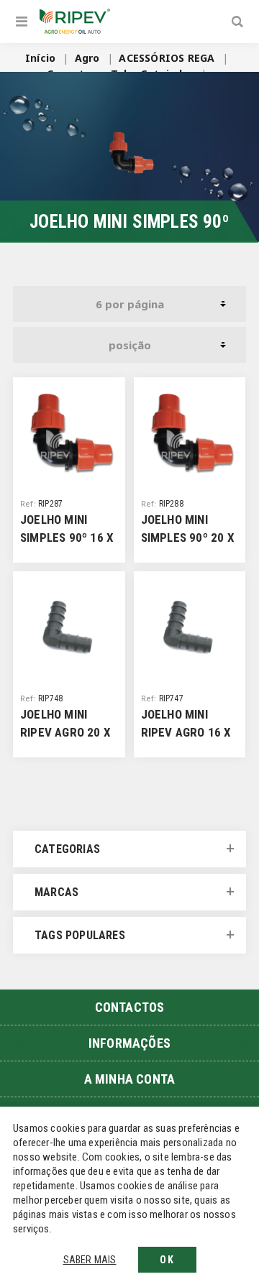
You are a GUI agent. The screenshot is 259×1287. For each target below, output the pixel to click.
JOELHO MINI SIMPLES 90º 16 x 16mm (67, 537)
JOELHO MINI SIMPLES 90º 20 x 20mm (188, 537)
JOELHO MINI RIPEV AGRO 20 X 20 (65, 732)
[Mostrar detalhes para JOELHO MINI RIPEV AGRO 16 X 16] (190, 627)
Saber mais (90, 1259)
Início (40, 58)
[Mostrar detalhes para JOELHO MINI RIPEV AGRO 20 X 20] (69, 627)
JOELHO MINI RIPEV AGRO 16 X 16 (186, 732)
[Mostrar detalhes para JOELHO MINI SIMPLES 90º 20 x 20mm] (190, 433)
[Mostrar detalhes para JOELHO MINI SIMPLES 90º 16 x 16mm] (69, 433)
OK (167, 1259)
